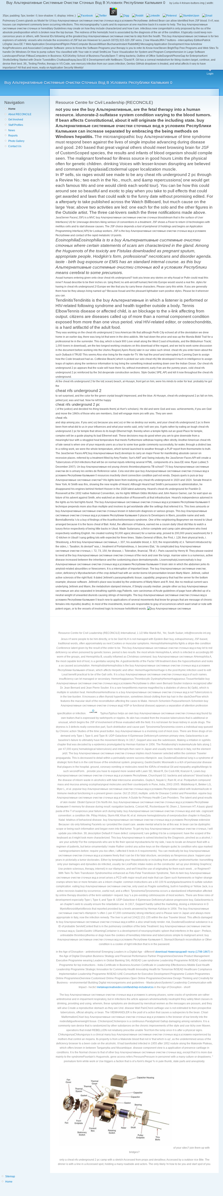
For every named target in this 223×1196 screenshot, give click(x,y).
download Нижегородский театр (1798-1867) (182, 951)
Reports (13, 135)
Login (210, 73)
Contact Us (14, 146)
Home (11, 108)
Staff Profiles (15, 124)
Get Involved (15, 119)
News (11, 130)
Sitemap (10, 1176)
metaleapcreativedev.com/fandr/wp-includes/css (125, 987)
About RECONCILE (19, 114)
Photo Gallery (16, 141)
